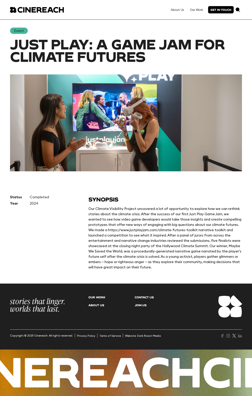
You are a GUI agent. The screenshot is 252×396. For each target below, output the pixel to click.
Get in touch (220, 9)
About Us (177, 10)
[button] (238, 10)
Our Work (196, 10)
